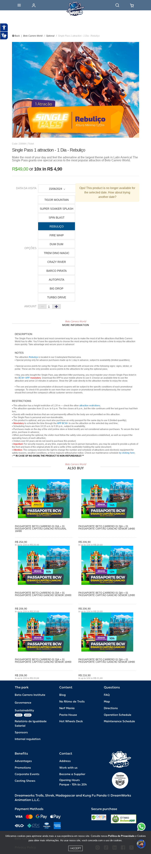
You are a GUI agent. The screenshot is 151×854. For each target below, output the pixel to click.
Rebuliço (33, 357)
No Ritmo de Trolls (72, 701)
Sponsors (21, 732)
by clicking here (127, 453)
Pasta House (68, 715)
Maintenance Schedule (119, 721)
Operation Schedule (117, 715)
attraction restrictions (89, 405)
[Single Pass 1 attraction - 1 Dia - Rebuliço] (75, 90)
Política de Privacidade (121, 836)
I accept (75, 848)
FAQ (107, 695)
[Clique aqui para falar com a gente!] (141, 827)
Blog (62, 695)
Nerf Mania (67, 708)
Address (65, 761)
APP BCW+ (62, 423)
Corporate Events (27, 774)
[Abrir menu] (19, 5)
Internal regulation (28, 739)
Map (107, 701)
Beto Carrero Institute (30, 695)
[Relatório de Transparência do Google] (98, 818)
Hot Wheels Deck (71, 721)
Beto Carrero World (33, 36)
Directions (111, 708)
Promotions (23, 768)
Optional (50, 36)
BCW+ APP (24, 378)
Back (17, 36)
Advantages (23, 761)
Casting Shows (25, 781)
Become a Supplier (72, 774)
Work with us (68, 768)
